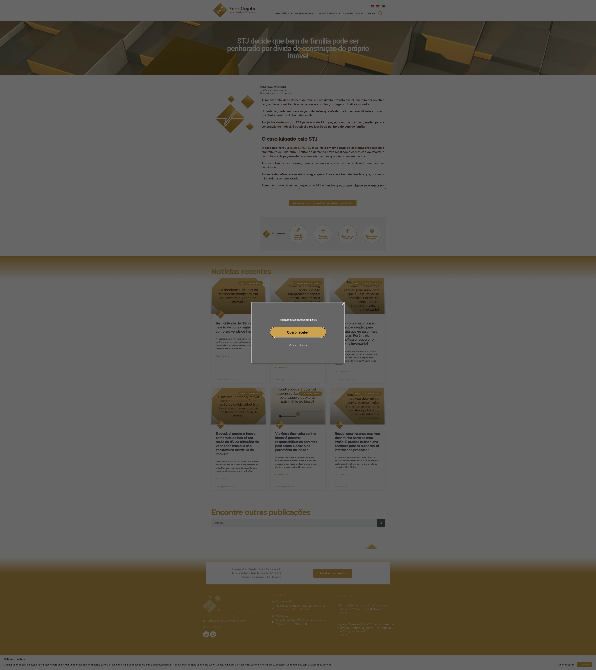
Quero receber (298, 332)
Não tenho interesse (298, 345)
